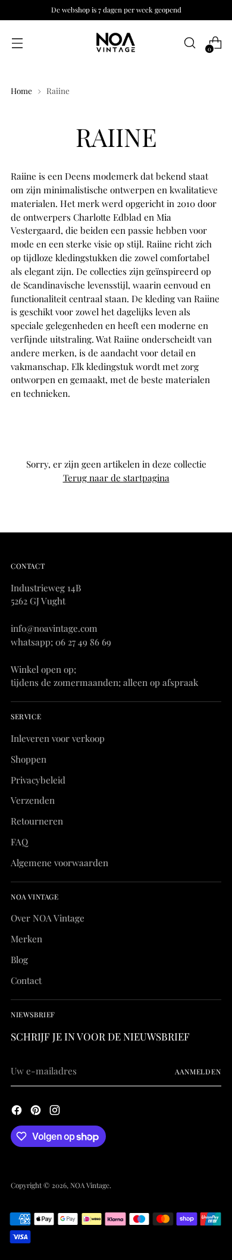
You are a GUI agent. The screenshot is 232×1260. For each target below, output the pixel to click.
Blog (19, 960)
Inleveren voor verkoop (58, 738)
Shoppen (28, 759)
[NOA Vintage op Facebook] (18, 1112)
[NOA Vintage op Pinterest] (37, 1112)
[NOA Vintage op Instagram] (56, 1112)
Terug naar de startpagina (116, 478)
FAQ (19, 842)
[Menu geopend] (17, 43)
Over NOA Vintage (47, 918)
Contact (26, 980)
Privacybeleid (38, 780)
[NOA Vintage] (116, 43)
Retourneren (37, 821)
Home (21, 90)
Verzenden (33, 800)
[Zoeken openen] (189, 43)
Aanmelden (198, 1071)
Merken (26, 939)
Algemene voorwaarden (59, 863)
